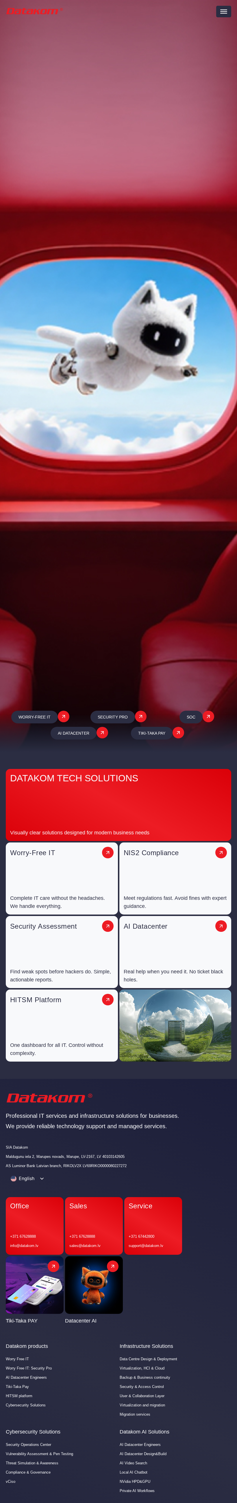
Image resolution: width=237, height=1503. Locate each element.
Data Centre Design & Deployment (148, 1359)
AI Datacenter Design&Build (143, 1454)
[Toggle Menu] (223, 11)
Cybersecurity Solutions (26, 1405)
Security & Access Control (142, 1387)
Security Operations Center (28, 1444)
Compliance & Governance (28, 1472)
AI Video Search (133, 1463)
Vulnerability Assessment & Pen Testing (39, 1454)
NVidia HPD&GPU (135, 1481)
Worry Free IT (17, 1359)
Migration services (135, 1414)
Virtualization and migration (142, 1405)
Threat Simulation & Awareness (32, 1463)
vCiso (10, 1481)
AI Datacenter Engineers (26, 1377)
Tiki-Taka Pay (17, 1387)
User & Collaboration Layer (142, 1396)
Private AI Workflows (137, 1491)
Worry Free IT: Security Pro (29, 1368)
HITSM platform (19, 1396)
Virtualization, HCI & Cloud (142, 1368)
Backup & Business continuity (145, 1377)
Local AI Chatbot (133, 1472)
